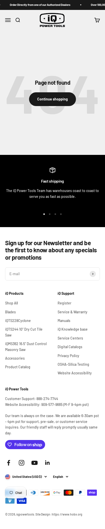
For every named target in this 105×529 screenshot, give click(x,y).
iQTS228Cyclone (18, 320)
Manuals (64, 320)
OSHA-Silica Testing (73, 364)
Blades (10, 312)
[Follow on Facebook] (8, 462)
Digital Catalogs (70, 347)
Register (64, 303)
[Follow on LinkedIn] (47, 462)
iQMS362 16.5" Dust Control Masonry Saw (26, 346)
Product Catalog (17, 367)
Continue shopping (52, 99)
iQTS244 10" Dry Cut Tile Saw (24, 332)
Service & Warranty (72, 312)
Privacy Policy (68, 356)
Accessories (15, 358)
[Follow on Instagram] (21, 462)
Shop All (11, 303)
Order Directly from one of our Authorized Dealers (38, 4)
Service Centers (70, 338)
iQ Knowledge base (73, 329)
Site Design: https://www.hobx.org (58, 514)
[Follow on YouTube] (34, 462)
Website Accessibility (75, 373)
